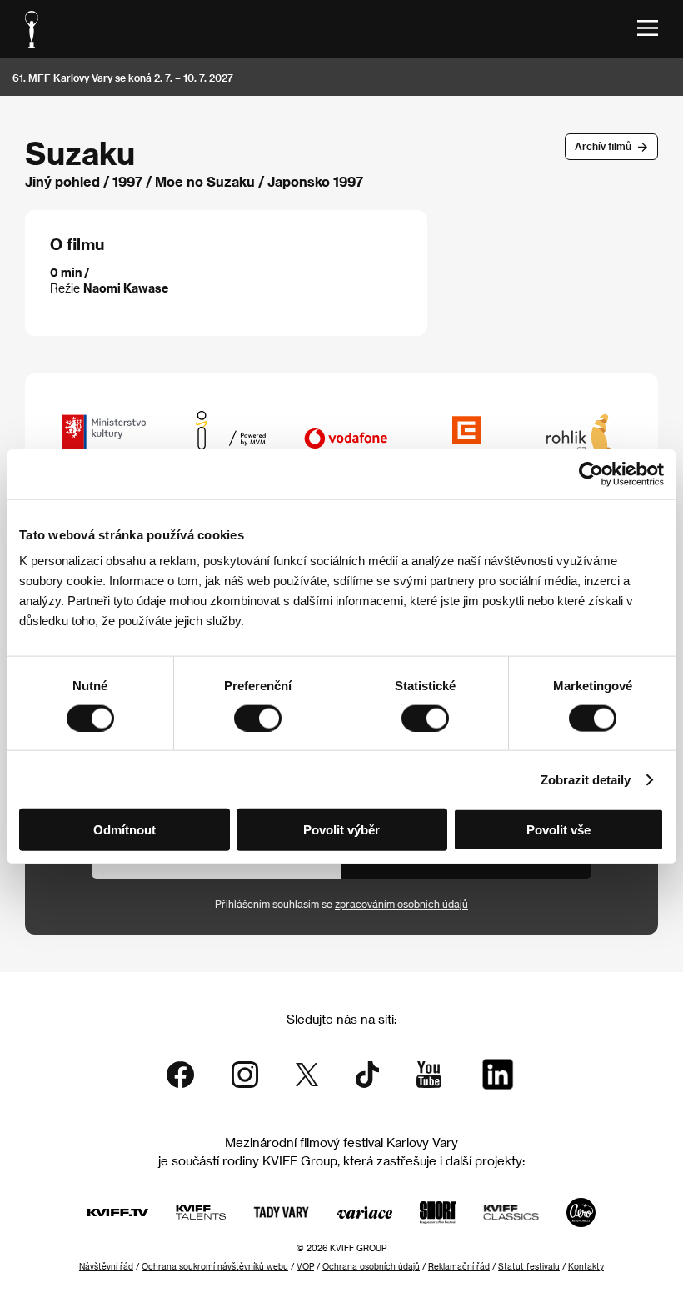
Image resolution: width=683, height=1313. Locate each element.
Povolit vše (558, 830)
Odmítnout (124, 830)
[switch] (258, 717)
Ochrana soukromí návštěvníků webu (215, 1266)
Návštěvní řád (106, 1266)
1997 (127, 181)
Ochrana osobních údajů (371, 1266)
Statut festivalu (529, 1266)
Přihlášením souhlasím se (341, 904)
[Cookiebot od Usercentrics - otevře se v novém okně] (591, 473)
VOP (305, 1266)
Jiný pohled (62, 181)
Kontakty (586, 1266)
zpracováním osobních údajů (401, 904)
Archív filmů (603, 146)
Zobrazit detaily (586, 779)
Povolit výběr (341, 830)
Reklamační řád (459, 1266)
